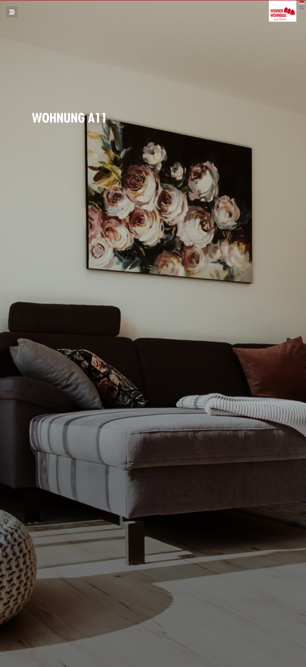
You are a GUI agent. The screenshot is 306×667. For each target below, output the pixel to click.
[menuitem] (302, 2)
